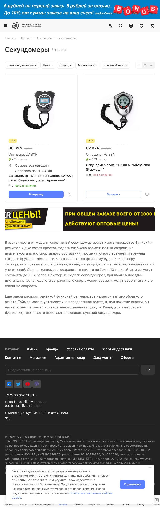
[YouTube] (27, 384)
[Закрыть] (150, 468)
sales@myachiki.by (19, 402)
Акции (32, 349)
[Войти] (131, 25)
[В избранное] (69, 194)
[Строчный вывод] (145, 65)
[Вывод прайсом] (151, 65)
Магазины (38, 357)
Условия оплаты (80, 349)
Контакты (13, 357)
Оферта (127, 357)
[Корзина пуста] (152, 25)
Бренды (52, 349)
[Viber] (36, 384)
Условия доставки (117, 349)
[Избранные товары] (141, 25)
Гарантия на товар (70, 357)
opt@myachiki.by (17, 406)
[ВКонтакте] (9, 384)
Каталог (12, 349)
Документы (102, 357)
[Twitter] (18, 384)
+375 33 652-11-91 (19, 395)
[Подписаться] (148, 370)
